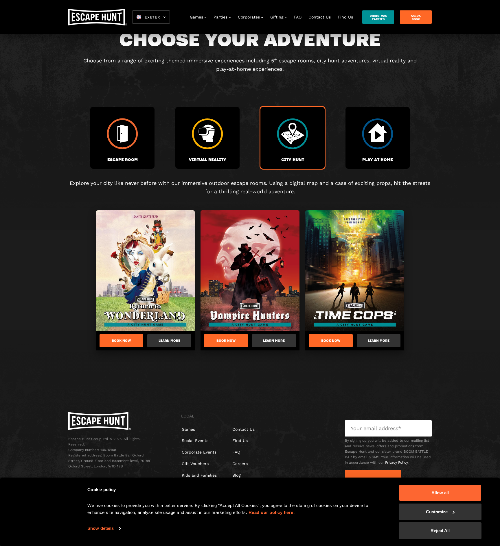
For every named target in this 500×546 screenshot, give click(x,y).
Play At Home (377, 159)
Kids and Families (199, 475)
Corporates (249, 17)
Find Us (345, 17)
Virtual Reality (207, 159)
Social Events (195, 440)
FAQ (298, 17)
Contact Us (319, 17)
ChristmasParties (378, 17)
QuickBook (416, 17)
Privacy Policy (396, 462)
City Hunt (292, 159)
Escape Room (122, 159)
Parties (220, 17)
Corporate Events (199, 452)
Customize (437, 511)
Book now (121, 340)
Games (196, 17)
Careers (240, 463)
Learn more (169, 340)
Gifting (276, 17)
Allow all (440, 492)
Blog (236, 475)
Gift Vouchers (195, 463)
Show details (100, 528)
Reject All (440, 530)
